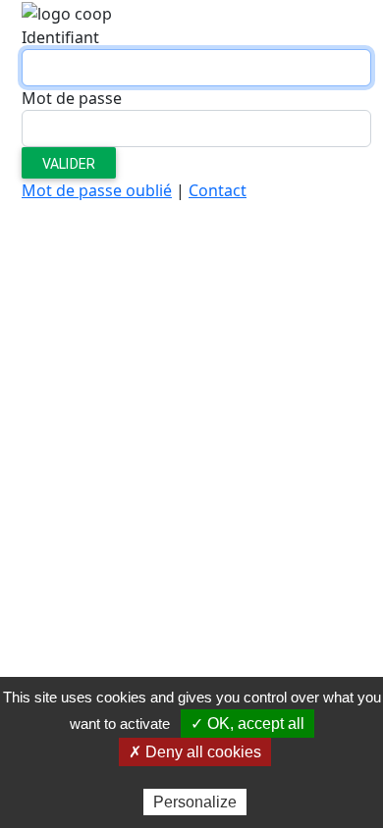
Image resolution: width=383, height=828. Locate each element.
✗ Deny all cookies (195, 752)
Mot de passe (72, 98)
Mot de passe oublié (97, 190)
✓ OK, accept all (247, 723)
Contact (217, 190)
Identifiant (60, 37)
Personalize (195, 802)
